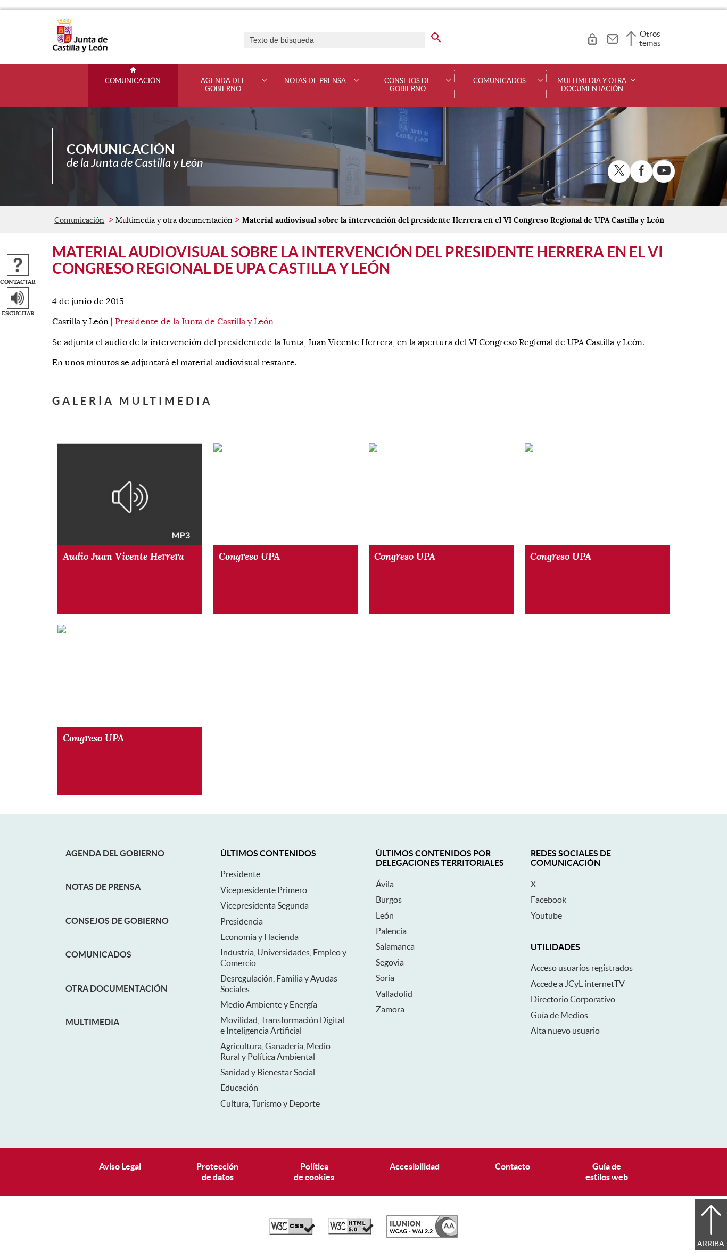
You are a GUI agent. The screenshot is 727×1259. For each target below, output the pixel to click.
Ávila (385, 884)
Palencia (391, 931)
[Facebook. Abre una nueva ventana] (641, 171)
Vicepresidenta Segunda (264, 905)
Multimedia (92, 1022)
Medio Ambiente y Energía (268, 1004)
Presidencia (241, 921)
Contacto (512, 1166)
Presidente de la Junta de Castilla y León (194, 321)
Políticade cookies (314, 1171)
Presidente (240, 874)
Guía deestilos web (606, 1171)
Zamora (390, 1009)
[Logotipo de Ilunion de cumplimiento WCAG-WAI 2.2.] (422, 1235)
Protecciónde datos (217, 1171)
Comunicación (133, 81)
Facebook (548, 899)
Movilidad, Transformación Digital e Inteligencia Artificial (282, 1025)
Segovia (390, 962)
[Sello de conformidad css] (292, 1232)
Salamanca (395, 946)
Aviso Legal (120, 1166)
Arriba (710, 1243)
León (385, 915)
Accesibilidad (415, 1166)
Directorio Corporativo (573, 999)
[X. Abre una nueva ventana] (619, 171)
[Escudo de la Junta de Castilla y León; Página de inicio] (80, 50)
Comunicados (98, 954)
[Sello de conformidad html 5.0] (351, 1232)
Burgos (389, 899)
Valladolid (394, 994)
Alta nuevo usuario (565, 1030)
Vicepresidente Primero (263, 890)
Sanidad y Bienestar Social (267, 1072)
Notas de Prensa (103, 887)
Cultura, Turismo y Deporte (270, 1103)
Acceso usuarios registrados (582, 967)
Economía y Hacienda (259, 937)
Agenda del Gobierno (114, 853)
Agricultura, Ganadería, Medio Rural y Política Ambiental (275, 1051)
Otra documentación (116, 988)
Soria (385, 978)
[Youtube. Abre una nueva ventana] (663, 171)
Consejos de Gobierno (117, 921)
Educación (239, 1087)
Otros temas (650, 38)
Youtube (546, 915)
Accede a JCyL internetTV (578, 983)
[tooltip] (592, 37)
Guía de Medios (559, 1015)
